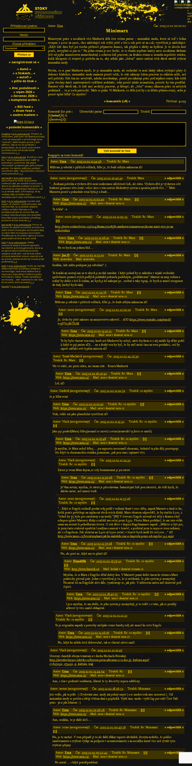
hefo (4, 201)
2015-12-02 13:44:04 (92, 671)
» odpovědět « (174, 178)
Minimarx (117, 31)
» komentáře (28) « (117, 101)
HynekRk (79, 561)
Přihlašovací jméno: (24, 26)
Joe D (65, 255)
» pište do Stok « (24, 81)
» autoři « (24, 77)
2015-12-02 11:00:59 (112, 391)
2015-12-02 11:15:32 (112, 421)
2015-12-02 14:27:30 (126, 356)
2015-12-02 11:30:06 (99, 477)
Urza (60, 26)
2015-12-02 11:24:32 (118, 460)
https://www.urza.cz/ (73, 203)
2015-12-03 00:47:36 (113, 727)
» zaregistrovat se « (24, 62)
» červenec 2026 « (24, 96)
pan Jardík (6, 177)
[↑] (137, 199)
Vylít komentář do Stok (117, 150)
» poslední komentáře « (24, 127)
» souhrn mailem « (24, 115)
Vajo (4, 157)
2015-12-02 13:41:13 (99, 331)
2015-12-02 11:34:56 (88, 161)
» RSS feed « (24, 107)
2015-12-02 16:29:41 (94, 373)
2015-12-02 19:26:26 (92, 710)
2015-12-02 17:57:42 (109, 561)
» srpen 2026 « (24, 92)
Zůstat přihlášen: (24, 44)
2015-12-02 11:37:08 (99, 543)
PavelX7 (5, 286)
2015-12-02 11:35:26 (117, 498)
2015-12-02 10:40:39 (110, 178)
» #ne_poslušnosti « (24, 88)
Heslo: (24, 35)
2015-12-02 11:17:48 (94, 439)
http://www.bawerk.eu (85, 569)
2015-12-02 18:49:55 (105, 594)
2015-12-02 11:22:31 (115, 615)
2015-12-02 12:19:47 (109, 650)
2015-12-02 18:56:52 (110, 688)
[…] (17, 153)
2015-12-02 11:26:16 (96, 633)
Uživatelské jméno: (91, 111)
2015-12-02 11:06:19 (96, 238)
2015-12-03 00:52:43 (94, 752)
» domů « (24, 69)
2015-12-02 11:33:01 (92, 255)
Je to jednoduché (21, 133)
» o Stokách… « (24, 73)
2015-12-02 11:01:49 (91, 404)
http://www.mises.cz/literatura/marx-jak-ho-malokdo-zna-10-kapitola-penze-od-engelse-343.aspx (116, 536)
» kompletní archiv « (24, 100)
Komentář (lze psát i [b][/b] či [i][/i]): (60, 115)
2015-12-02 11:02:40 (91, 199)
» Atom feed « (24, 111)
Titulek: (145, 111)
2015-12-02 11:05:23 (115, 217)
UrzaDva (6, 133)
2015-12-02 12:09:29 (118, 310)
